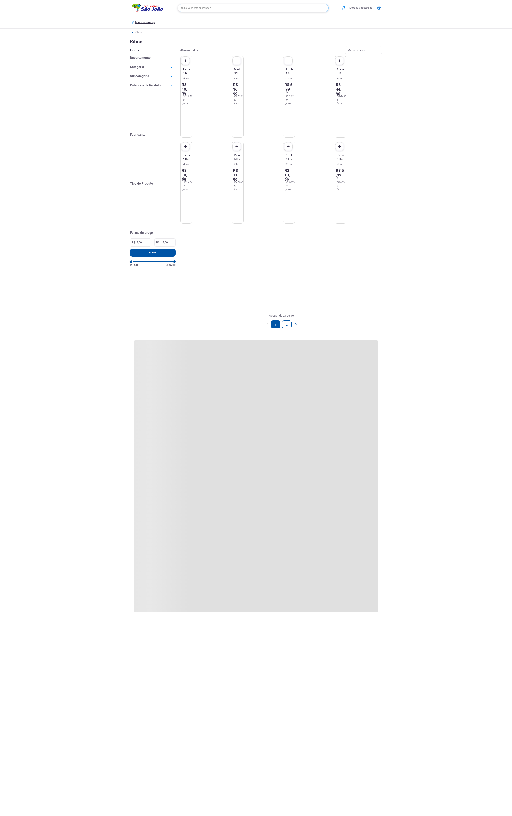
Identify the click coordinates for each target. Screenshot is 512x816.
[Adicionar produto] (185, 60)
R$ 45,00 (170, 265)
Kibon (138, 32)
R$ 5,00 (134, 265)
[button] (153, 58)
